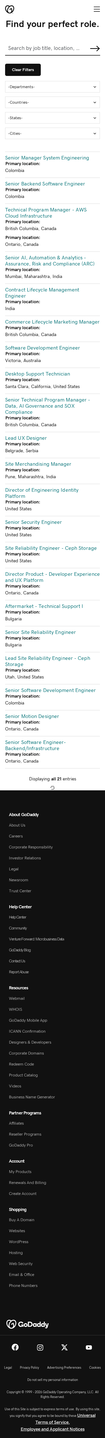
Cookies (95, 1367)
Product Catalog (23, 1075)
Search (95, 48)
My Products (20, 1172)
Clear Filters (23, 70)
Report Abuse (19, 972)
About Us (17, 825)
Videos (15, 1086)
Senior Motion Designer (32, 716)
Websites (17, 1231)
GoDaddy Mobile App (28, 1020)
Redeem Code (21, 1064)
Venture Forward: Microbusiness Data (36, 939)
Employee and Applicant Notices (53, 1429)
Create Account (22, 1194)
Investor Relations (25, 858)
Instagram (40, 1347)
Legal (14, 869)
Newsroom (18, 880)
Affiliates (16, 1123)
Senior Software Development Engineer (50, 690)
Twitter (64, 1347)
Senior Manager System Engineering (47, 158)
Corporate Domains (26, 1053)
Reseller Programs (25, 1134)
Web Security (21, 1264)
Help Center (17, 917)
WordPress (18, 1242)
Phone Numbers (23, 1286)
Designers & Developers (30, 1042)
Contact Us (17, 961)
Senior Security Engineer (33, 522)
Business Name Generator (32, 1097)
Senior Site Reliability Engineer (40, 632)
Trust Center (20, 891)
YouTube (88, 1347)
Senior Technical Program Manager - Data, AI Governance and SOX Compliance (47, 406)
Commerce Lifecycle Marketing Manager (52, 322)
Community (18, 928)
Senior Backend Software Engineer (45, 184)
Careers (16, 836)
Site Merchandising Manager (38, 464)
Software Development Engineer (42, 348)
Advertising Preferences (64, 1367)
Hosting (16, 1253)
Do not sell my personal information (52, 1379)
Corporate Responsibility (31, 847)
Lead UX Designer (26, 438)
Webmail (17, 998)
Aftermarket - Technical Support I (44, 606)
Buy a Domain (21, 1220)
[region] (52, 469)
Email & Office (21, 1275)
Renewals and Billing (27, 1183)
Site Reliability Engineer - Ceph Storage (51, 548)
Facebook (15, 1347)
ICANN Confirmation (27, 1031)
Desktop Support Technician (37, 374)
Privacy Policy (29, 1367)
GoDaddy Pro (21, 1145)
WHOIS (15, 1009)
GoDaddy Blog (20, 950)
